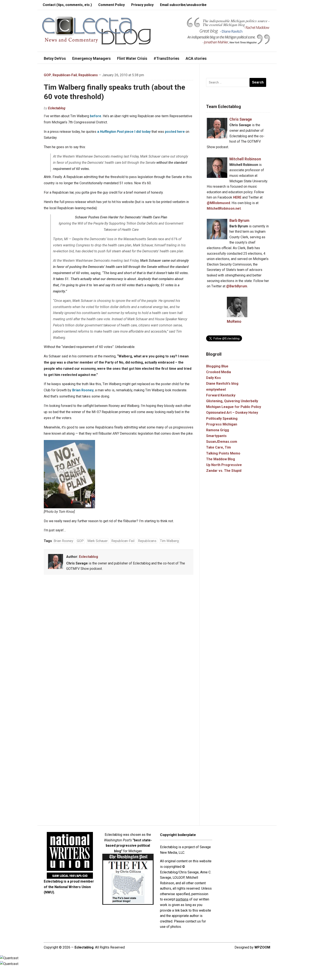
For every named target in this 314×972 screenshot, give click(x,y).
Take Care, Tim (218, 447)
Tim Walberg (169, 541)
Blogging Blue (217, 366)
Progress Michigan (221, 424)
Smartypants (216, 436)
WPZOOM (262, 947)
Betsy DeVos (55, 58)
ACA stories (196, 58)
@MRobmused (218, 203)
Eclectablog (56, 108)
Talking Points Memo (223, 453)
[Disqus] (118, 641)
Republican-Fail (65, 75)
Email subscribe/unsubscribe (183, 5)
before (95, 116)
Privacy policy (142, 5)
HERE (237, 197)
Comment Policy (111, 5)
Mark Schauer (97, 541)
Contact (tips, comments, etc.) (67, 5)
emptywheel (216, 389)
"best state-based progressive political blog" (129, 845)
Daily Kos (213, 378)
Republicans (88, 75)
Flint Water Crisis (132, 58)
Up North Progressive (224, 465)
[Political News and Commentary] (96, 30)
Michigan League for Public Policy (233, 407)
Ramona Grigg (217, 430)
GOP (47, 75)
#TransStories (166, 58)
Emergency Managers (91, 58)
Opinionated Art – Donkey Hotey (232, 413)
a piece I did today (124, 132)
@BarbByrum (236, 286)
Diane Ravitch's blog (222, 383)
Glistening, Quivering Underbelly (232, 401)
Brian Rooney (83, 390)
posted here (175, 132)
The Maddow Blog (220, 459)
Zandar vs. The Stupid (223, 471)
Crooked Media (218, 372)
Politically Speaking (222, 419)
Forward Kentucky (220, 395)
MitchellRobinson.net (224, 208)
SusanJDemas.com (221, 442)
